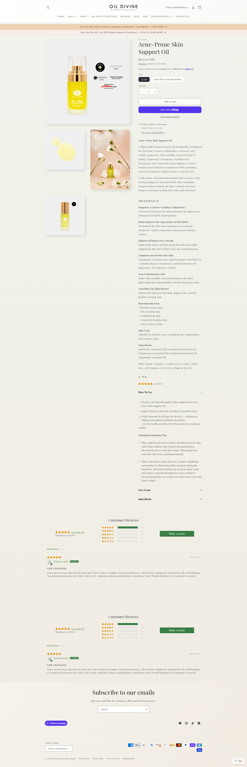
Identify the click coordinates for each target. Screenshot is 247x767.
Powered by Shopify (68, 759)
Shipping (142, 64)
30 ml (144, 79)
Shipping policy (129, 758)
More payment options (170, 116)
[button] (48, 7)
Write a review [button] (177, 533)
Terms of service (113, 758)
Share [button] (144, 376)
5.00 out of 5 (78, 532)
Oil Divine (56, 759)
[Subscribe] (146, 709)
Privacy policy (98, 758)
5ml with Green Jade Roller (167, 79)
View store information (152, 132)
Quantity (143, 85)
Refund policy (84, 758)
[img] (54, 557)
